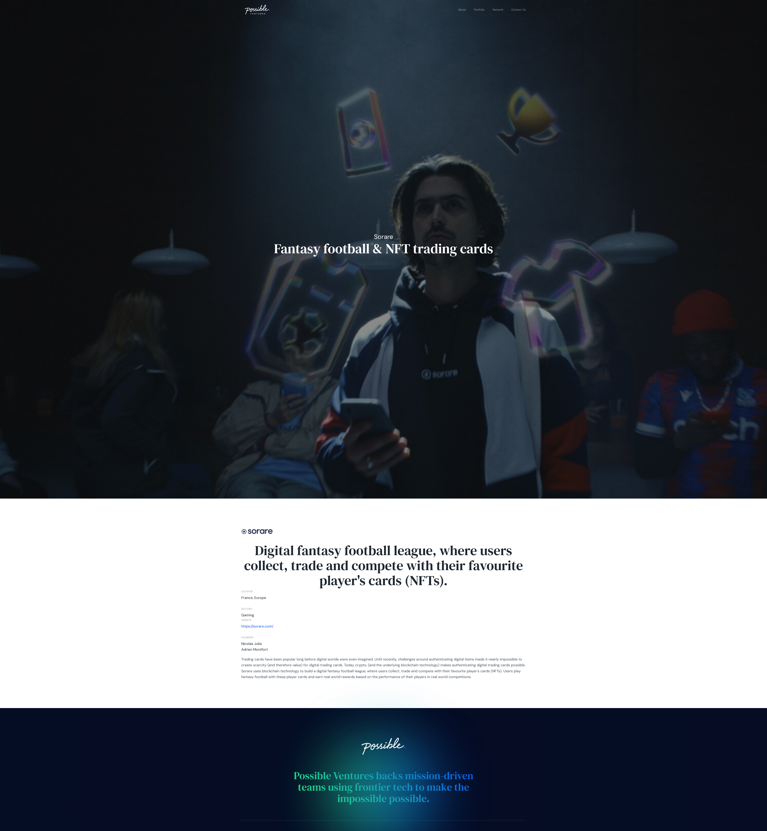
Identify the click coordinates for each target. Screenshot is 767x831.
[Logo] (257, 10)
